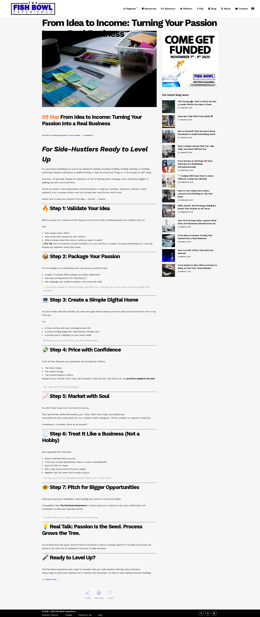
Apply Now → (52, 579)
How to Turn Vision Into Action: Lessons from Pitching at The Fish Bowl (195, 193)
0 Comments (87, 135)
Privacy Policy (50, 615)
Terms (68, 615)
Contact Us (85, 615)
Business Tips (66, 135)
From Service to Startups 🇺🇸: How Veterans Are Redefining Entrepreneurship (195, 164)
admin (77, 135)
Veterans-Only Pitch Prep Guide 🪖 (195, 116)
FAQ (100, 615)
